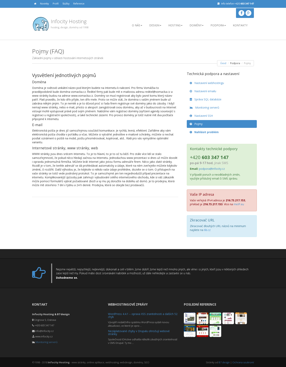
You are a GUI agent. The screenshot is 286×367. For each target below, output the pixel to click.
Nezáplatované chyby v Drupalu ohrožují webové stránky (139, 332)
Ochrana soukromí (243, 362)
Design (154, 25)
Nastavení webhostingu (208, 83)
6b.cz (207, 230)
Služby (65, 3)
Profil (56, 3)
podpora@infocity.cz (212, 169)
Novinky (44, 3)
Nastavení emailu (204, 91)
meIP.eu (239, 204)
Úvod (223, 63)
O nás (136, 25)
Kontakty (240, 25)
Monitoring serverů (206, 107)
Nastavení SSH (202, 116)
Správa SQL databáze (206, 99)
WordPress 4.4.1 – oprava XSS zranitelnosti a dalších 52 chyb (142, 315)
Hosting (174, 25)
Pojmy (197, 124)
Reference (78, 3)
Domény (195, 25)
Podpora (217, 25)
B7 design (224, 362)
